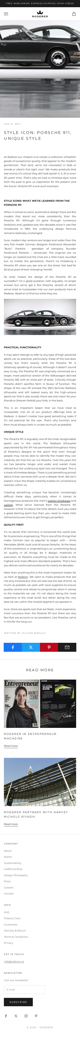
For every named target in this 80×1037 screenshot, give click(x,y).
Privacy (8, 942)
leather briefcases (59, 500)
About (8, 850)
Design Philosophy (16, 875)
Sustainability (12, 863)
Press (7, 881)
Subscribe (18, 1002)
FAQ (6, 912)
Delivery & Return (15, 930)
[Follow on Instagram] (26, 1016)
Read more (11, 745)
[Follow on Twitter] (16, 1016)
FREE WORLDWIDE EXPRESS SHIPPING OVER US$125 (40, 3)
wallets (8, 504)
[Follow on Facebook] (6, 1016)
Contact (9, 893)
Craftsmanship (13, 869)
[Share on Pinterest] (49, 647)
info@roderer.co (14, 961)
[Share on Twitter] (31, 647)
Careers (8, 887)
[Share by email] (67, 647)
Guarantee (10, 924)
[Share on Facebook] (13, 647)
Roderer (23, 576)
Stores (8, 856)
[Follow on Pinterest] (36, 1016)
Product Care (12, 918)
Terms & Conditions (16, 936)
